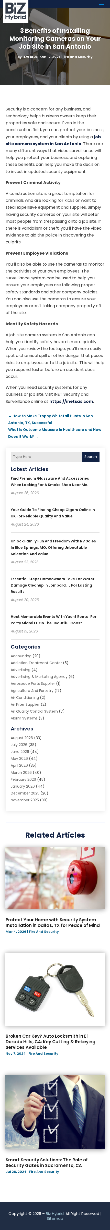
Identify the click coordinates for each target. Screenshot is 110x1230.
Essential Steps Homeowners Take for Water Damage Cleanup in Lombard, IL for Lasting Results (52, 585)
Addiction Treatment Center (36, 662)
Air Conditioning (25, 697)
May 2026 (19, 758)
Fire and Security (77, 56)
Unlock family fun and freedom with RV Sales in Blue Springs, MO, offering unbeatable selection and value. (53, 547)
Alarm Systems (24, 718)
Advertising (20, 669)
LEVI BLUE (30, 56)
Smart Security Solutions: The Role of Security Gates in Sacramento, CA (47, 1163)
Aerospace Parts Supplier (33, 683)
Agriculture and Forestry (32, 690)
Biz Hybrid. (55, 1213)
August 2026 (22, 737)
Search (90, 456)
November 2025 (25, 800)
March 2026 (21, 772)
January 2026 (23, 786)
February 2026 (23, 779)
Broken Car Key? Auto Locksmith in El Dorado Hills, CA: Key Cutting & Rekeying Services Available (50, 1041)
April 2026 (19, 765)
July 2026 (19, 744)
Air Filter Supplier (25, 704)
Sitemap (55, 1218)
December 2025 (25, 793)
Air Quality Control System (34, 711)
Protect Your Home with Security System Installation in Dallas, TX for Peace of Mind (53, 922)
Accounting (21, 656)
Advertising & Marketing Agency (39, 676)
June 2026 (20, 751)
